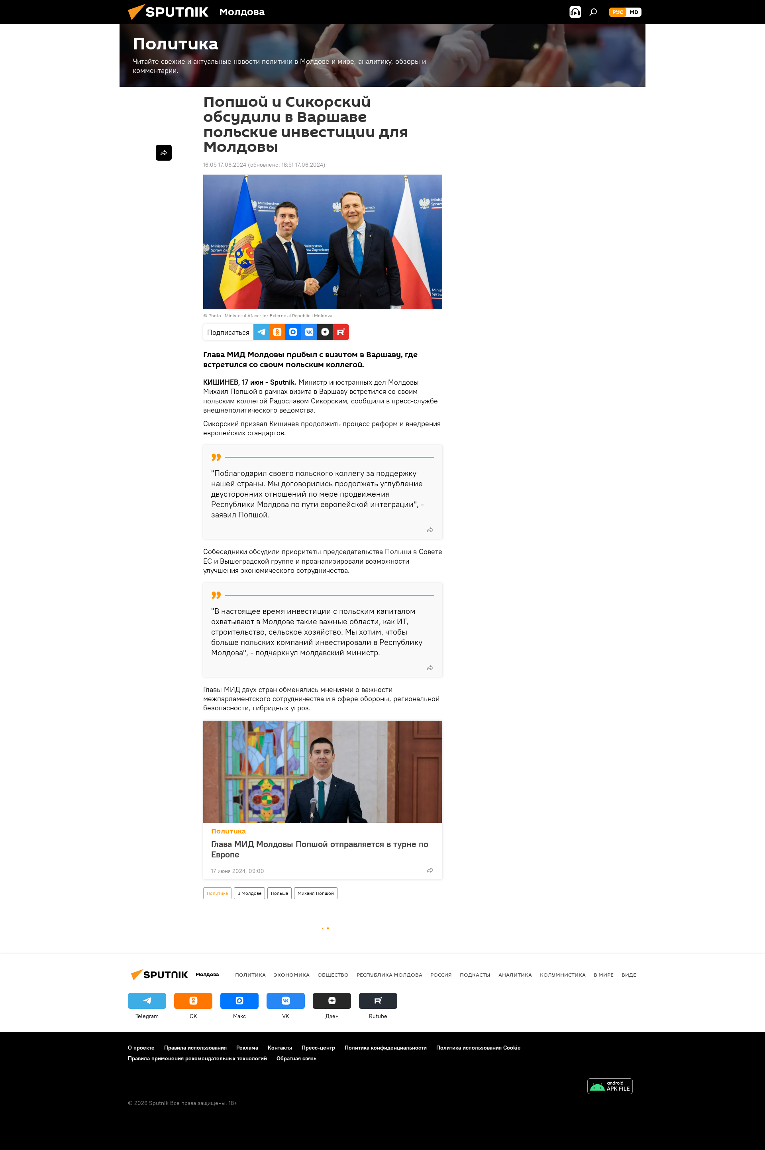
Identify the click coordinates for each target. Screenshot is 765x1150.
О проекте (141, 1047)
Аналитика (515, 974)
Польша (279, 893)
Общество (333, 974)
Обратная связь (296, 1058)
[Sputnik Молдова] (171, 22)
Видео (631, 974)
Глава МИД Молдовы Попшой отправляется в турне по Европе (319, 849)
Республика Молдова (389, 974)
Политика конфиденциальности (386, 1047)
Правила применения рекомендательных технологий (197, 1058)
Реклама (247, 1047)
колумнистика (563, 974)
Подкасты (475, 974)
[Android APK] (610, 1087)
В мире (604, 974)
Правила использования (195, 1047)
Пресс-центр (318, 1047)
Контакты (280, 1047)
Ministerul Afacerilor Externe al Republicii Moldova (278, 315)
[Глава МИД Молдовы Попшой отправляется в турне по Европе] (322, 772)
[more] (430, 530)
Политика (228, 831)
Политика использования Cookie (478, 1047)
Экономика (292, 974)
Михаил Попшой (316, 893)
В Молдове (249, 893)
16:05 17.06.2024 (224, 164)
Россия (441, 974)
